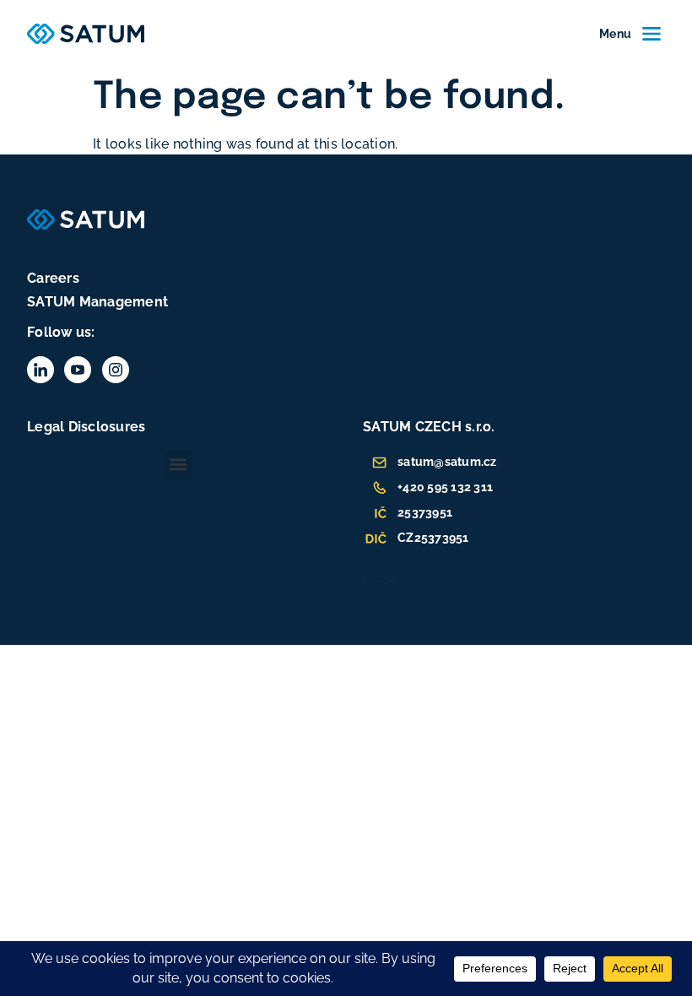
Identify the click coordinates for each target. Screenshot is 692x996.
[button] (178, 465)
